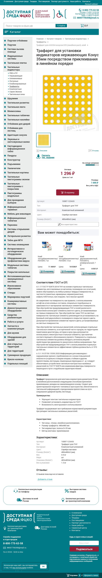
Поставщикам (44, 1)
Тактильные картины (18, 172)
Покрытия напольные (18, 272)
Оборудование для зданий (16, 338)
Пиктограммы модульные (14, 194)
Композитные (15, 89)
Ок (43, 566)
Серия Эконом (15, 91)
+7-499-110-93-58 (92, 12)
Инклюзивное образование (14, 287)
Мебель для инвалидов (19, 213)
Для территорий (15, 351)
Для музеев (13, 333)
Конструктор (13, 159)
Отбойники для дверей (18, 124)
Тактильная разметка (18, 102)
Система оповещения (18, 244)
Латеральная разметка (19, 236)
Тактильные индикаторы (13, 68)
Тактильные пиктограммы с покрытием (15, 186)
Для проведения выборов (15, 201)
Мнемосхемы (14, 111)
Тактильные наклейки (18, 119)
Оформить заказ (91, 575)
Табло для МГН (15, 240)
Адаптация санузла (17, 135)
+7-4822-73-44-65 (92, 15)
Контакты (86, 1)
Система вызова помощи (15, 50)
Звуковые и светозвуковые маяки (18, 140)
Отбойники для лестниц (15, 129)
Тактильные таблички (18, 115)
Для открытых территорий (14, 345)
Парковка (12, 225)
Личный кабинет (91, 4)
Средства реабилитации (14, 316)
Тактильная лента (16, 107)
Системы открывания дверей (18, 230)
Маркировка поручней (18, 297)
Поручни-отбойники (17, 40)
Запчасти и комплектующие (15, 327)
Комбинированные (17, 83)
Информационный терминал (16, 208)
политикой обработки (88, 557)
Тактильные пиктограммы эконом (18, 178)
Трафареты (14, 86)
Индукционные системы (15, 57)
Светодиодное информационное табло (16, 149)
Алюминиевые (15, 78)
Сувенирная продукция (19, 355)
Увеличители (13, 168)
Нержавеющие (15, 75)
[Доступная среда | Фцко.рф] (18, 14)
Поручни (11, 45)
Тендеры (33, 1)
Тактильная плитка (17, 63)
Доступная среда (22, 1)
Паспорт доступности (60, 1)
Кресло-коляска (15, 359)
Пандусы (11, 155)
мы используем (19, 567)
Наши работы (75, 1)
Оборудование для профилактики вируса (18, 259)
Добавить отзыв (45, 479)
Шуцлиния (12, 98)
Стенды (11, 292)
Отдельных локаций (17, 363)
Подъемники (13, 164)
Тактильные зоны (17, 94)
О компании (8, 1)
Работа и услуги (15, 321)
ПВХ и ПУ (13, 73)
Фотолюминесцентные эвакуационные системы (18, 279)
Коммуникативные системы (16, 302)
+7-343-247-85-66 (92, 14)
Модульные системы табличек (18, 266)
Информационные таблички (16, 219)
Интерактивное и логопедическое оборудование (15, 251)
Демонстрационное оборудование (17, 309)
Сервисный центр (79, 528)
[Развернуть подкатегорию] (5, 41)
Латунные (13, 81)
